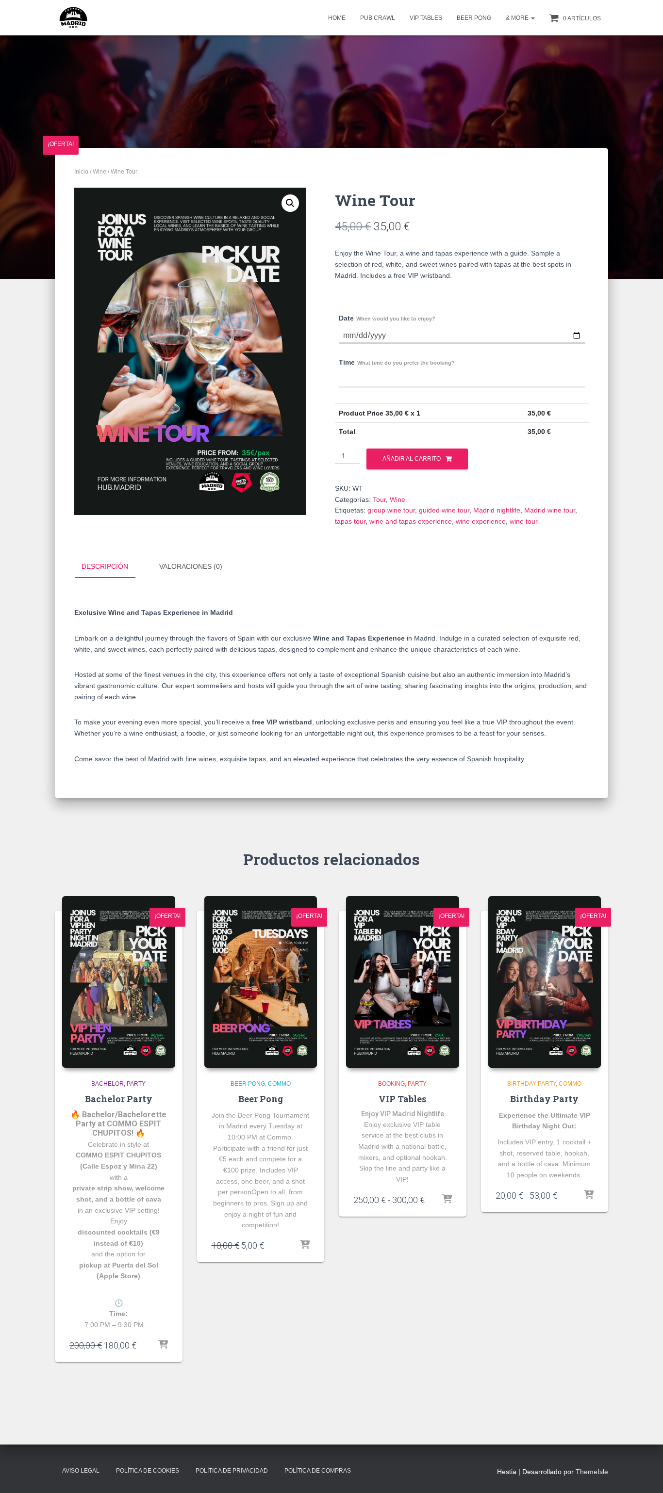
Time (397, 362)
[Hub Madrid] (73, 18)
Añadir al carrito (411, 458)
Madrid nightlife (496, 510)
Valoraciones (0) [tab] (190, 566)
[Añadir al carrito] (305, 1245)
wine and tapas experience (410, 521)
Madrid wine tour (549, 510)
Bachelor (107, 1083)
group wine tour (391, 510)
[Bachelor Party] (118, 982)
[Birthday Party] (544, 982)
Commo (279, 1083)
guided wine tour (444, 510)
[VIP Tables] (402, 982)
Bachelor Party (118, 1099)
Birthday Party (531, 1083)
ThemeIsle (592, 1472)
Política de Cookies (147, 1470)
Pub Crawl (377, 18)
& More (518, 18)
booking (391, 1083)
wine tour (524, 521)
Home (337, 18)
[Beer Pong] (260, 982)
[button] (532, 18)
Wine (99, 171)
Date (387, 318)
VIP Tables (426, 18)
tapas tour (350, 521)
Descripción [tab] (105, 566)
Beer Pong (474, 18)
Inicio (81, 171)
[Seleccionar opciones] (163, 1345)
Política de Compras (317, 1470)
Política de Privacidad (232, 1470)
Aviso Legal (80, 1470)
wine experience (481, 521)
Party (136, 1083)
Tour (379, 499)
